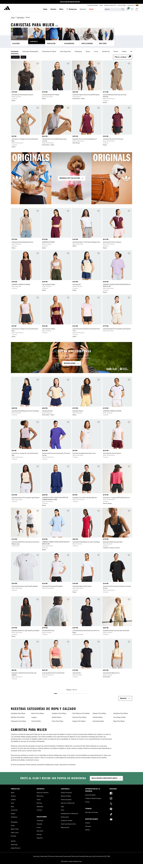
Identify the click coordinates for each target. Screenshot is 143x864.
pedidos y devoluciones (110, 5)
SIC (105, 856)
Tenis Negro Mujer (119, 717)
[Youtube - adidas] (120, 819)
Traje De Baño (36, 721)
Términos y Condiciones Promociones (59, 856)
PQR (108, 856)
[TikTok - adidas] (120, 814)
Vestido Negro (56, 717)
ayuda (101, 5)
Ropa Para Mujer (119, 721)
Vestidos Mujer (98, 717)
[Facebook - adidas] (120, 793)
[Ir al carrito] (136, 9)
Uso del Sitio (100, 856)
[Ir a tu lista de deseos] (132, 9)
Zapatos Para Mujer (79, 721)
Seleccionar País (90, 856)
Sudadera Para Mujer (59, 713)
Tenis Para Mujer (57, 721)
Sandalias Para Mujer (18, 713)
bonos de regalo (122, 5)
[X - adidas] (120, 804)
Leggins (34, 717)
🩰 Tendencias (71, 9)
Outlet (91, 9)
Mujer (45, 9)
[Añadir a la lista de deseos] (37, 64)
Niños (61, 9)
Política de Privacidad (77, 856)
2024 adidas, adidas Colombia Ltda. (71, 861)
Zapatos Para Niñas (99, 713)
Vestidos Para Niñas (18, 717)
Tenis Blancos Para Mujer (81, 713)
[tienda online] (7, 8)
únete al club (130, 5)
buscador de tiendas (93, 5)
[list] (71, 51)
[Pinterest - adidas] (120, 809)
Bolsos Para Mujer (37, 713)
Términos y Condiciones (40, 856)
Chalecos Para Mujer (79, 717)
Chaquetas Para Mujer (18, 721)
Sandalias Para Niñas (120, 713)
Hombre (53, 9)
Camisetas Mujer (98, 721)
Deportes (83, 9)
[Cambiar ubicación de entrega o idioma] (137, 5)
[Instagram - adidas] (120, 798)
